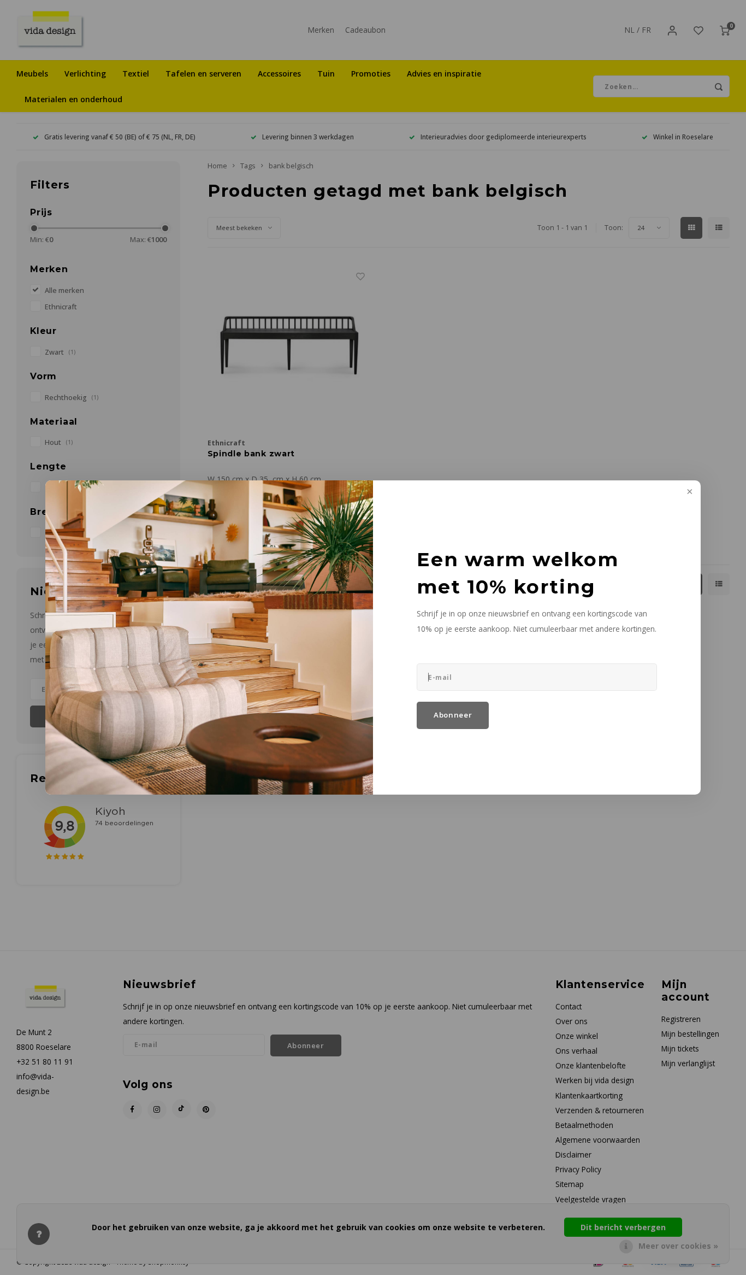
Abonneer (453, 715)
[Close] (689, 492)
